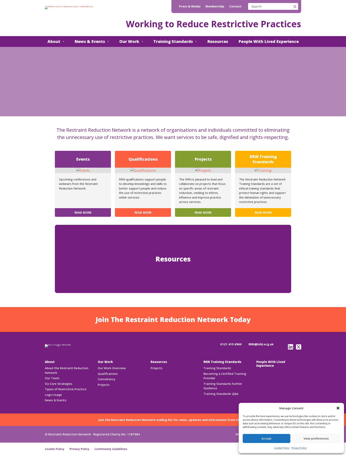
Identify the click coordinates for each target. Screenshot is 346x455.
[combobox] (270, 6)
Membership (214, 6)
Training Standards (173, 41)
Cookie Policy (281, 448)
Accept (267, 438)
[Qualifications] (143, 170)
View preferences (316, 438)
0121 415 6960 (231, 344)
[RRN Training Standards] (263, 170)
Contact (235, 6)
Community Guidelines (111, 449)
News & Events (89, 41)
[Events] (83, 170)
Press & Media (189, 6)
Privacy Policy (299, 448)
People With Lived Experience (268, 41)
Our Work (129, 41)
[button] (338, 408)
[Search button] (295, 6)
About (53, 41)
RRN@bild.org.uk (261, 344)
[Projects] (203, 170)
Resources (217, 41)
